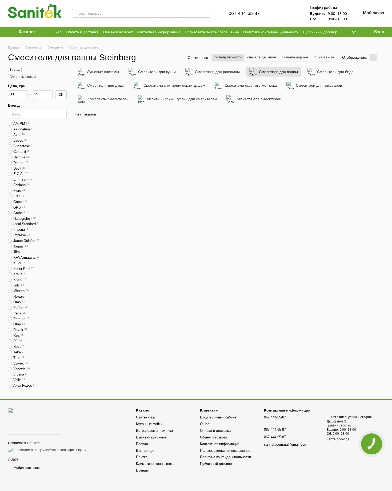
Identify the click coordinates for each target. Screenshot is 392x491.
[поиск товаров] (206, 13)
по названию (324, 57)
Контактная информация (159, 32)
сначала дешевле (261, 57)
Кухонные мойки (149, 424)
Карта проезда (338, 439)
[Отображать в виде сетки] (373, 57)
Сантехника (145, 417)
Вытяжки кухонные (151, 437)
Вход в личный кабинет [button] (219, 417)
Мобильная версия (27, 468)
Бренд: (15, 69)
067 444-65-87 (244, 13)
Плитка (141, 457)
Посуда (142, 444)
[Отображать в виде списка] (380, 57)
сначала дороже (295, 57)
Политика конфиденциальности (271, 32)
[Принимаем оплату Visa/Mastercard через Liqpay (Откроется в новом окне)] (47, 450)
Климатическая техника (155, 464)
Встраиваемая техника (154, 431)
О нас (56, 32)
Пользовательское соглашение (212, 32)
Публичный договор (320, 32)
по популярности (228, 57)
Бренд (14, 105)
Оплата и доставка (82, 32)
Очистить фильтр (23, 77)
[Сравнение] (280, 13)
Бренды (142, 470)
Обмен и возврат (118, 32)
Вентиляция (145, 451)
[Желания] (294, 13)
